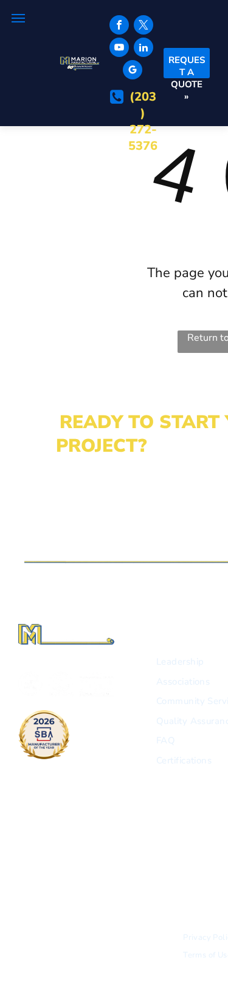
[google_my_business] (132, 71)
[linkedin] (143, 49)
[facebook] (119, 26)
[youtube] (119, 49)
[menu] (18, 18)
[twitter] (143, 26)
